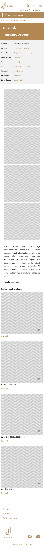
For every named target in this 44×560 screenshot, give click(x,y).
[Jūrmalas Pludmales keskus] (22, 414)
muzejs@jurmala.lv (19, 62)
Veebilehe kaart (9, 518)
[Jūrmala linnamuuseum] (22, 107)
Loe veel (4, 336)
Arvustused (5, 75)
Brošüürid (6, 513)
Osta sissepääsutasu (15, 15)
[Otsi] (28, 6)
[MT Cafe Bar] (22, 467)
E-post (3, 62)
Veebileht (4, 53)
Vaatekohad (14, 20)
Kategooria (4, 71)
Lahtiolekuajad (6, 80)
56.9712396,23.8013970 (22, 66)
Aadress (4, 48)
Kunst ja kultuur (25, 20)
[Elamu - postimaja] (22, 362)
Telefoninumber (6, 57)
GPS (2, 66)
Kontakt (5, 509)
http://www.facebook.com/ (22, 53)
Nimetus (4, 44)
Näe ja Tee (5, 20)
